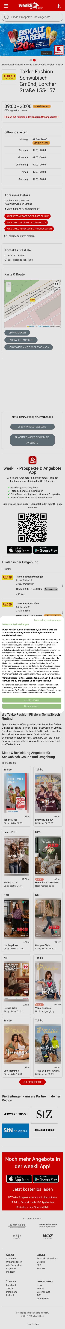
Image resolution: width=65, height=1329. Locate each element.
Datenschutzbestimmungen (47, 620)
